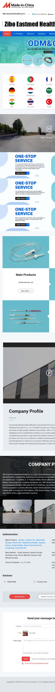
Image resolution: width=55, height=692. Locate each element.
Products (19, 33)
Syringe (21, 540)
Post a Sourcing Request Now (35, 663)
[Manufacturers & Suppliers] (19, 5)
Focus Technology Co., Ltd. (32, 682)
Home (6, 33)
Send (26, 659)
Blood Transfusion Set (33, 545)
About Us (30, 33)
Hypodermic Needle (30, 542)
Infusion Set (30, 540)
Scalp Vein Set (20, 548)
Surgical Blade (17, 545)
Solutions (41, 33)
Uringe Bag (9, 548)
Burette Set (16, 542)
